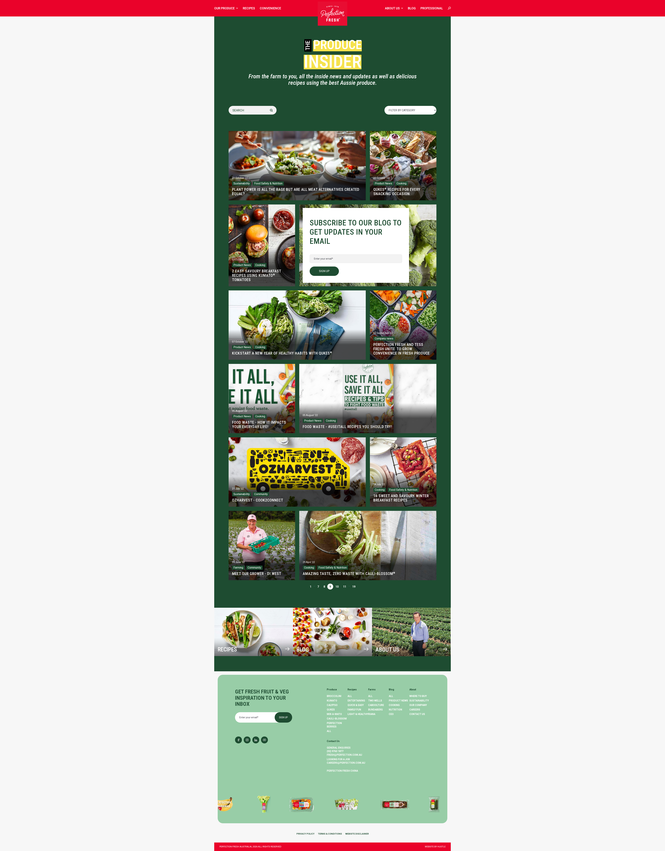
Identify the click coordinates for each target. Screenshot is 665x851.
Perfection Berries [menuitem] (334, 725)
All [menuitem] (329, 731)
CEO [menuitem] (391, 714)
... (314, 585)
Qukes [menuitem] (331, 709)
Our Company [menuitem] (418, 705)
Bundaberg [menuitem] (375, 709)
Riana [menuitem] (371, 714)
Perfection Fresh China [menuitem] (342, 770)
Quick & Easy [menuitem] (356, 705)
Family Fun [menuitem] (354, 709)
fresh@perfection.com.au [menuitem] (344, 754)
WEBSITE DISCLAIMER (357, 833)
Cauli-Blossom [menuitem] (337, 718)
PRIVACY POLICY (305, 833)
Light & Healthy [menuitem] (358, 714)
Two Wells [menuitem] (375, 700)
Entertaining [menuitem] (356, 700)
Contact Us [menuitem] (417, 714)
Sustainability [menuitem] (419, 700)
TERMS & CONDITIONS (330, 833)
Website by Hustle (435, 846)
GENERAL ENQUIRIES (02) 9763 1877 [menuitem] (339, 749)
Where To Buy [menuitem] (418, 696)
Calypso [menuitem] (332, 705)
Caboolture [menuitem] (376, 705)
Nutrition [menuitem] (395, 709)
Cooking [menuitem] (394, 705)
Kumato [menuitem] (332, 700)
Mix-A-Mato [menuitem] (334, 714)
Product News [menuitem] (398, 700)
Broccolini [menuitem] (334, 696)
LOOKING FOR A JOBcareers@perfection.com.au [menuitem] (346, 761)
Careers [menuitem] (414, 709)
